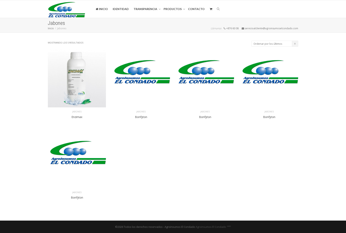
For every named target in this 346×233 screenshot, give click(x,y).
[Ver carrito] (210, 9)
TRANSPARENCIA (146, 9)
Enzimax (76, 117)
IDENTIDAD (121, 9)
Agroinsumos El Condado (213, 227)
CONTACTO (196, 9)
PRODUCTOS (173, 9)
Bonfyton (141, 117)
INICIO (103, 9)
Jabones (76, 111)
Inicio (51, 28)
